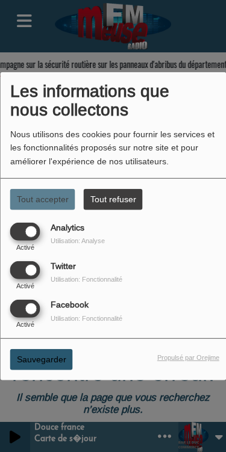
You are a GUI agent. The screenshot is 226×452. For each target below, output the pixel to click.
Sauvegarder (41, 359)
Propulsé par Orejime (188, 357)
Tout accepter (43, 198)
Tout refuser (113, 198)
